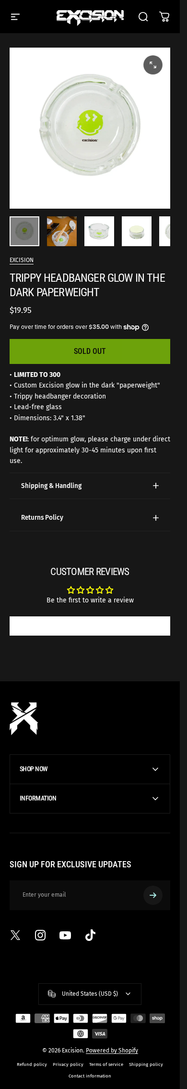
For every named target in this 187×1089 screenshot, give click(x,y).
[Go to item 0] (24, 231)
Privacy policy (68, 1064)
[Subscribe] (153, 895)
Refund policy (32, 1064)
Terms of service (106, 1064)
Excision (22, 260)
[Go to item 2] (62, 231)
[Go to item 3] (99, 231)
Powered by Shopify (112, 1050)
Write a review (90, 625)
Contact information (90, 1076)
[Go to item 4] (137, 231)
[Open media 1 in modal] (153, 65)
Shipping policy (146, 1064)
